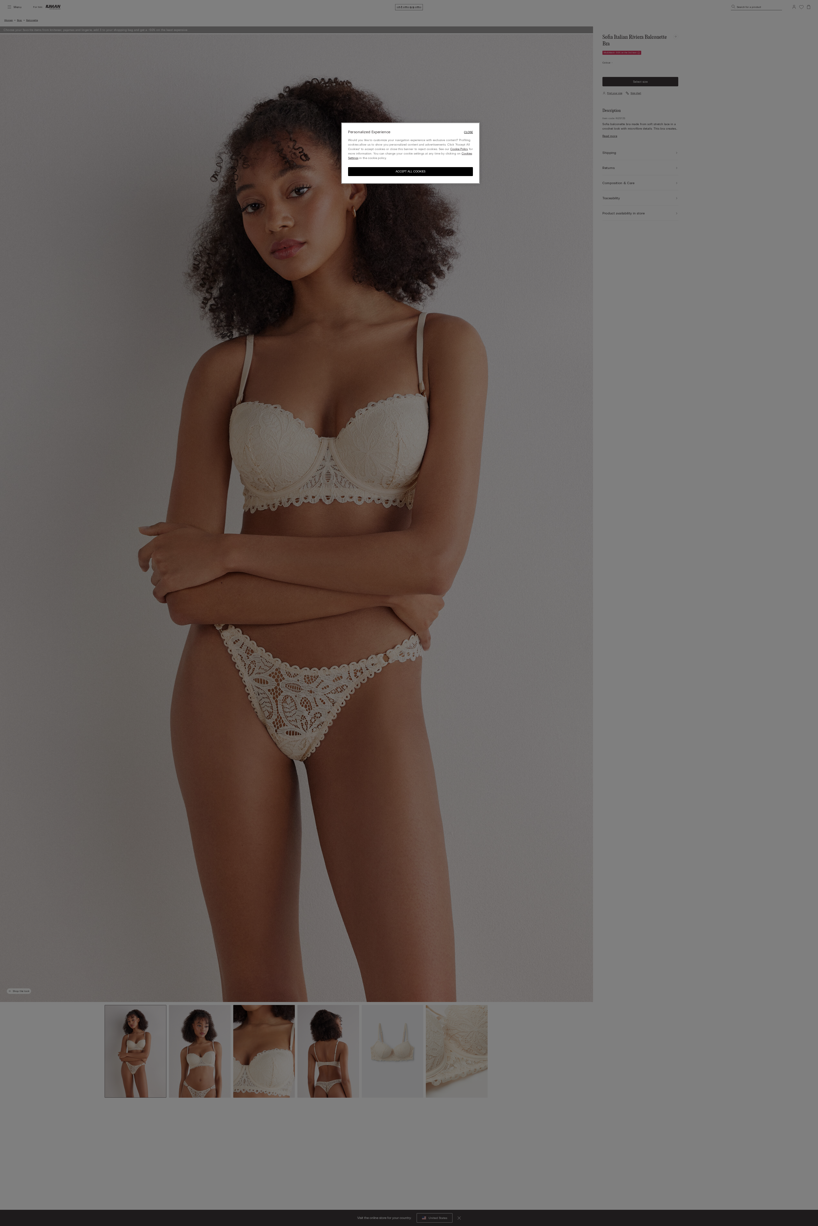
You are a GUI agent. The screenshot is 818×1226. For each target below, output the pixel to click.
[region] (410, 153)
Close (468, 132)
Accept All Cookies (410, 171)
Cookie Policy (459, 149)
